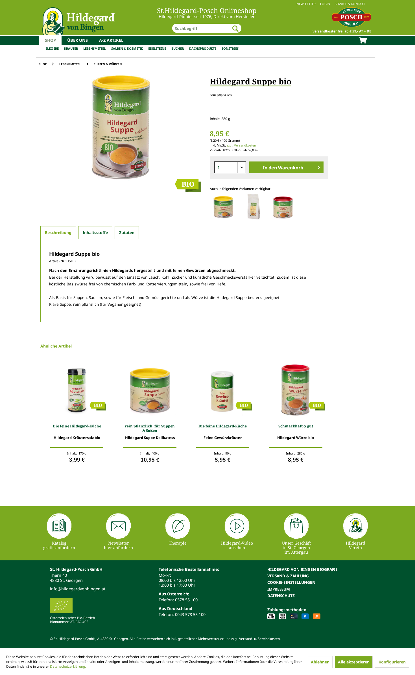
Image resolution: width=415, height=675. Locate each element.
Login (325, 4)
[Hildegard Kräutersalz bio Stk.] (76, 391)
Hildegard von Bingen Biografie (302, 569)
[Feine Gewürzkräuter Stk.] (222, 391)
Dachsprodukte (202, 48)
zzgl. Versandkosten (241, 145)
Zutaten (126, 232)
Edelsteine (157, 48)
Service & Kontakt (350, 4)
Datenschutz (281, 595)
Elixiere (52, 48)
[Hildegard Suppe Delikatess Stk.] (149, 391)
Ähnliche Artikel (56, 346)
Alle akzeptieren (354, 662)
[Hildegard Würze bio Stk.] (295, 391)
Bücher (177, 48)
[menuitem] (207, 4)
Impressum (278, 589)
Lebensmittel (94, 48)
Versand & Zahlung (288, 575)
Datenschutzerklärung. (68, 666)
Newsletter (306, 4)
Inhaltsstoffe (95, 232)
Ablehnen (320, 662)
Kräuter (71, 48)
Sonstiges (230, 48)
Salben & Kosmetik (127, 48)
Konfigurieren (392, 662)
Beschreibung (58, 232)
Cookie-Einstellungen (291, 582)
